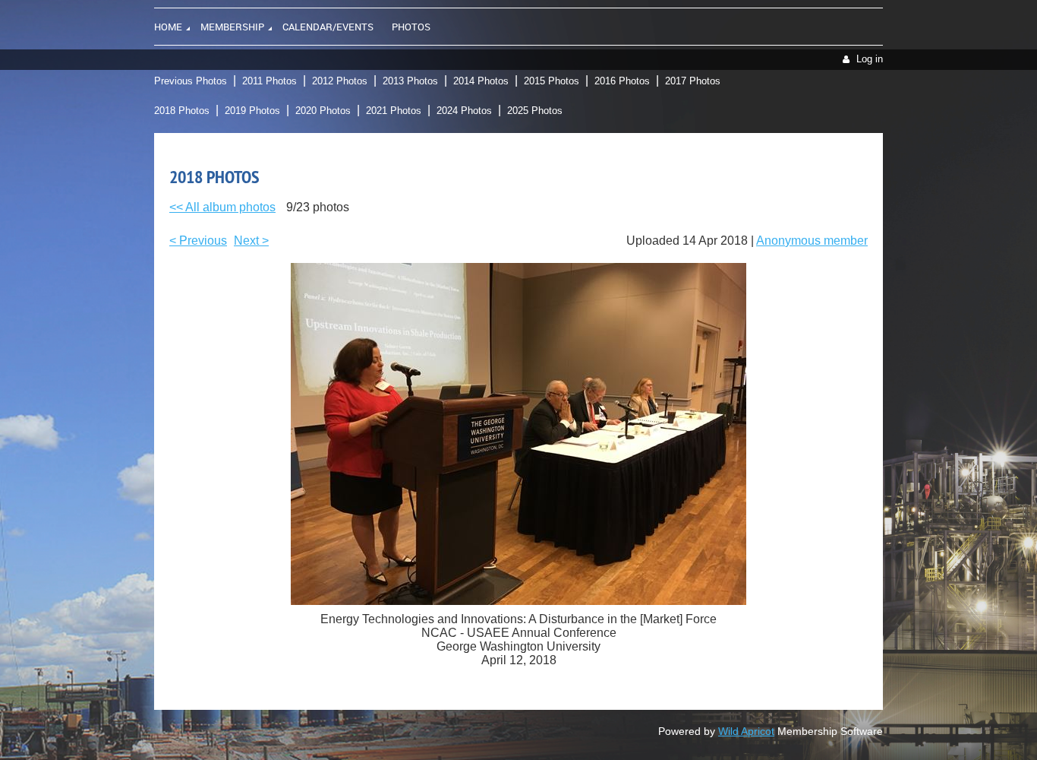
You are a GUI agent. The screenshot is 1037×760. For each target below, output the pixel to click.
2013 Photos (410, 81)
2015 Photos (551, 81)
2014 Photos (481, 81)
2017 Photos (692, 81)
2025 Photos (535, 110)
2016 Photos (622, 81)
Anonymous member (812, 240)
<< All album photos (222, 207)
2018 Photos (182, 110)
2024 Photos (464, 110)
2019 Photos (252, 110)
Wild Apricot (746, 731)
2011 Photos (269, 81)
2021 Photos (393, 110)
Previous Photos (190, 81)
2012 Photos (339, 81)
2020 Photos (323, 110)
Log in (869, 59)
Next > (251, 240)
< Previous (198, 240)
